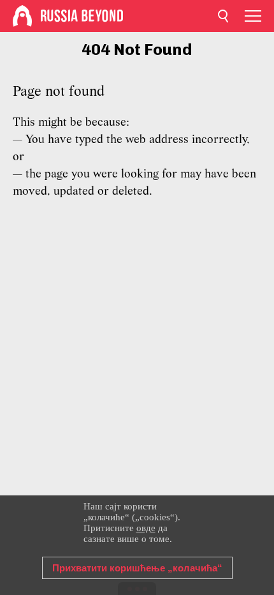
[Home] (22, 16)
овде (145, 528)
